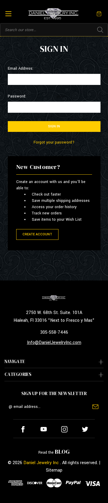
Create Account (37, 234)
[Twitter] (85, 429)
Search (100, 30)
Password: (17, 96)
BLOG (62, 451)
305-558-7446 (54, 332)
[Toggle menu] (8, 13)
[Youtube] (43, 429)
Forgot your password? (54, 142)
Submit (95, 407)
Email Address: (20, 68)
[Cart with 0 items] (99, 13)
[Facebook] (23, 429)
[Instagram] (64, 429)
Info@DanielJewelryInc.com (54, 342)
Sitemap (54, 470)
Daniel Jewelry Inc (41, 463)
